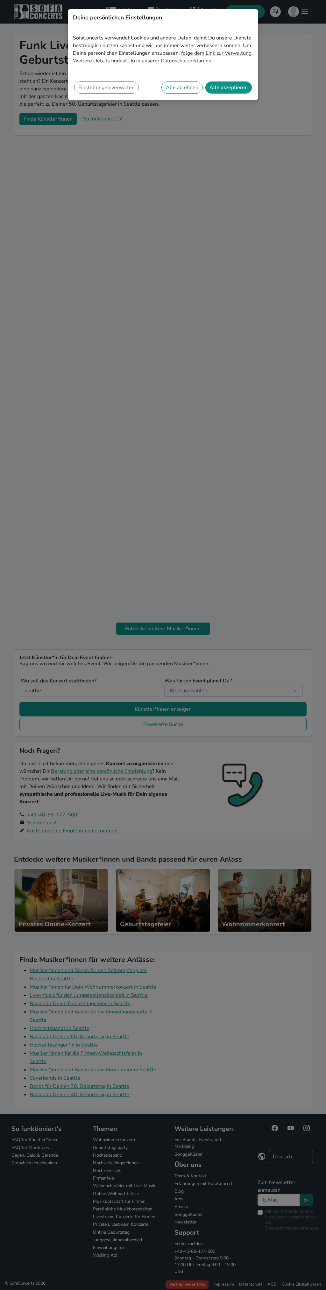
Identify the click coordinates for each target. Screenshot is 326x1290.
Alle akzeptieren (228, 87)
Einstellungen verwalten (106, 87)
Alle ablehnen (182, 87)
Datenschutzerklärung (186, 60)
